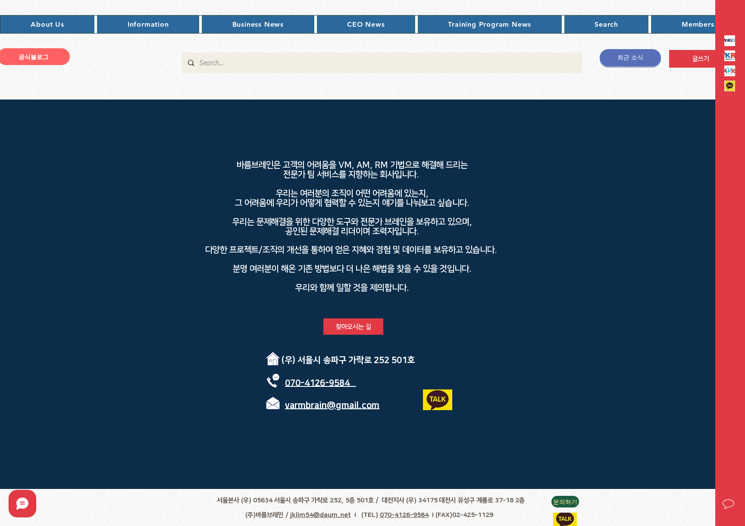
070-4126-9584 (404, 515)
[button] (47, 24)
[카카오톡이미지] (729, 86)
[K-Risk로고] (729, 55)
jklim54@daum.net (320, 515)
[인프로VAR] (729, 70)
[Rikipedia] (729, 40)
